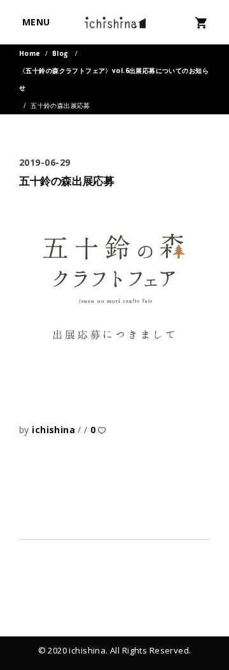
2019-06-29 (45, 162)
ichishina (55, 430)
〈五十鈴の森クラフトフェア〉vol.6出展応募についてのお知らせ (114, 79)
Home (30, 53)
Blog (60, 53)
